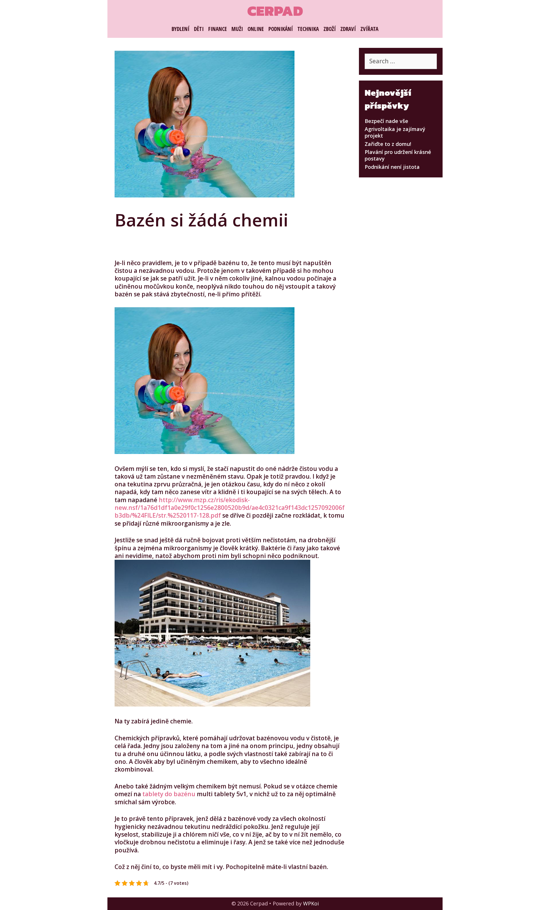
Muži (237, 29)
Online (255, 29)
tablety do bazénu (168, 794)
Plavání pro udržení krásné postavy (398, 155)
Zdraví (348, 29)
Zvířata (369, 29)
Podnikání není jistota (392, 166)
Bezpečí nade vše (386, 121)
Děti (199, 29)
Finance (217, 29)
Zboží (329, 29)
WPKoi (311, 903)
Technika (308, 29)
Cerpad (275, 10)
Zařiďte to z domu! (388, 143)
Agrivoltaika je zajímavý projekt (395, 132)
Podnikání (280, 29)
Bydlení (180, 29)
